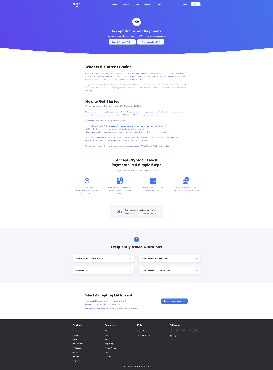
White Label (77, 348)
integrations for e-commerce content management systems (130, 126)
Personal (76, 335)
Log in (185, 4)
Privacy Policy (142, 331)
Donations (76, 356)
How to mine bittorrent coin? (155, 258)
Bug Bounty (109, 344)
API (106, 331)
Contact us (109, 356)
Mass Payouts (78, 344)
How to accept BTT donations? (156, 270)
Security (108, 339)
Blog (106, 335)
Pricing (158, 4)
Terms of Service (143, 335)
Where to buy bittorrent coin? (89, 258)
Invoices (75, 352)
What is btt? (81, 270)
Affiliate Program (111, 348)
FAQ (106, 352)
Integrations (77, 361)
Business (76, 331)
